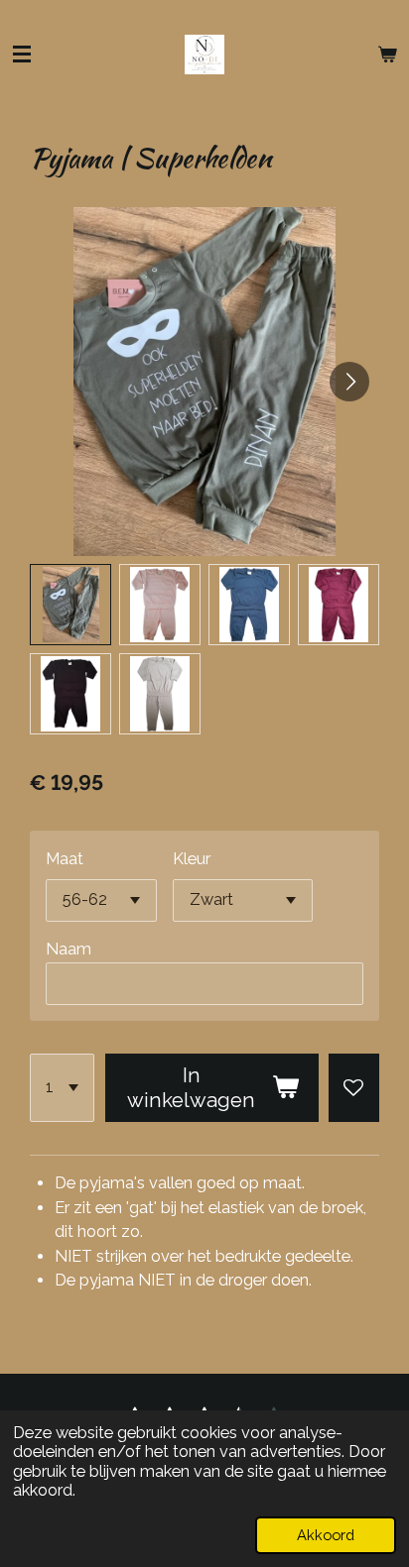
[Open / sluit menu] (22, 54)
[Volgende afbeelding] (349, 381)
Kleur (191, 858)
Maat (64, 858)
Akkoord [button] (325, 1534)
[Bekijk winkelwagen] (387, 54)
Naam (68, 949)
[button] (70, 604)
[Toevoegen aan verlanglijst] (354, 1088)
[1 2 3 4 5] (62, 1088)
